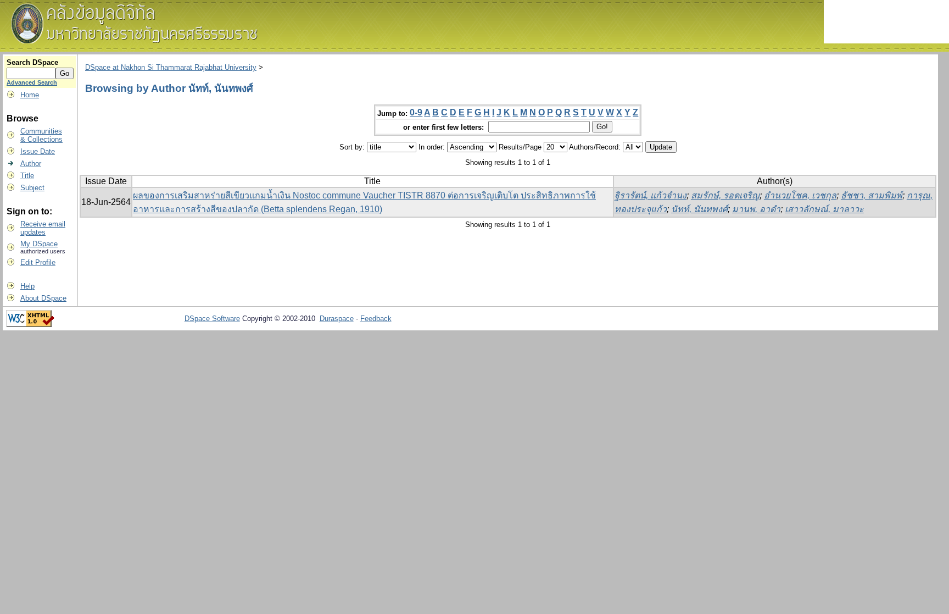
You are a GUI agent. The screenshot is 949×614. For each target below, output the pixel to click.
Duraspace (337, 318)
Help (27, 286)
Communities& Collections (41, 135)
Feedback (376, 318)
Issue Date (37, 151)
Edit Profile (37, 262)
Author (30, 163)
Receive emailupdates (42, 228)
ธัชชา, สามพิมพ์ (871, 195)
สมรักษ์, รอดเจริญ (725, 195)
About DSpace (43, 298)
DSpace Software (212, 318)
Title (27, 176)
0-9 (416, 112)
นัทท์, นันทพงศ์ (699, 209)
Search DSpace (32, 62)
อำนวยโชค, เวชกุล (800, 195)
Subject (32, 188)
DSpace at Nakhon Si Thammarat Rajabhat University (170, 67)
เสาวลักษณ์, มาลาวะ (824, 209)
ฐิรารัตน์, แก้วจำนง (650, 195)
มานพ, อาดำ (756, 209)
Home (29, 95)
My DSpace (39, 244)
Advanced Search (32, 82)
